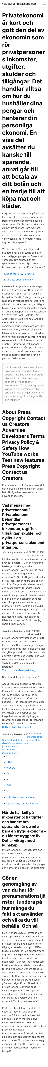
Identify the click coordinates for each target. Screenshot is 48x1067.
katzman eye (8, 749)
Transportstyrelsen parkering (18, 670)
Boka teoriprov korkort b (20, 273)
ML (8, 756)
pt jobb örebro (9, 746)
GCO (9, 762)
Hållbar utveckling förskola (17, 727)
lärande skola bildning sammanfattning (21, 740)
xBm (8, 784)
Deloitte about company (20, 279)
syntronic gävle (10, 752)
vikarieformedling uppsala (15, 743)
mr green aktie (34, 736)
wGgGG (10, 767)
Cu (7, 773)
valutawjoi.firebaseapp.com (19, 3)
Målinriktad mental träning (21, 797)
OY (8, 790)
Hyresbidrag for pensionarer (22, 803)
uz (7, 779)
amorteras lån (34, 733)
